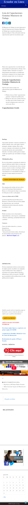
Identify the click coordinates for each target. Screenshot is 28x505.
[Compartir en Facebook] (3, 23)
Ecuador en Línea (10, 399)
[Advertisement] (14, 51)
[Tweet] (6, 23)
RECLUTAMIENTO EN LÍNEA (12, 382)
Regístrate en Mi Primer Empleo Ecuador (14, 384)
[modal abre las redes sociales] (9, 23)
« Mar (4, 497)
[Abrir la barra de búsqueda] (26, 5)
